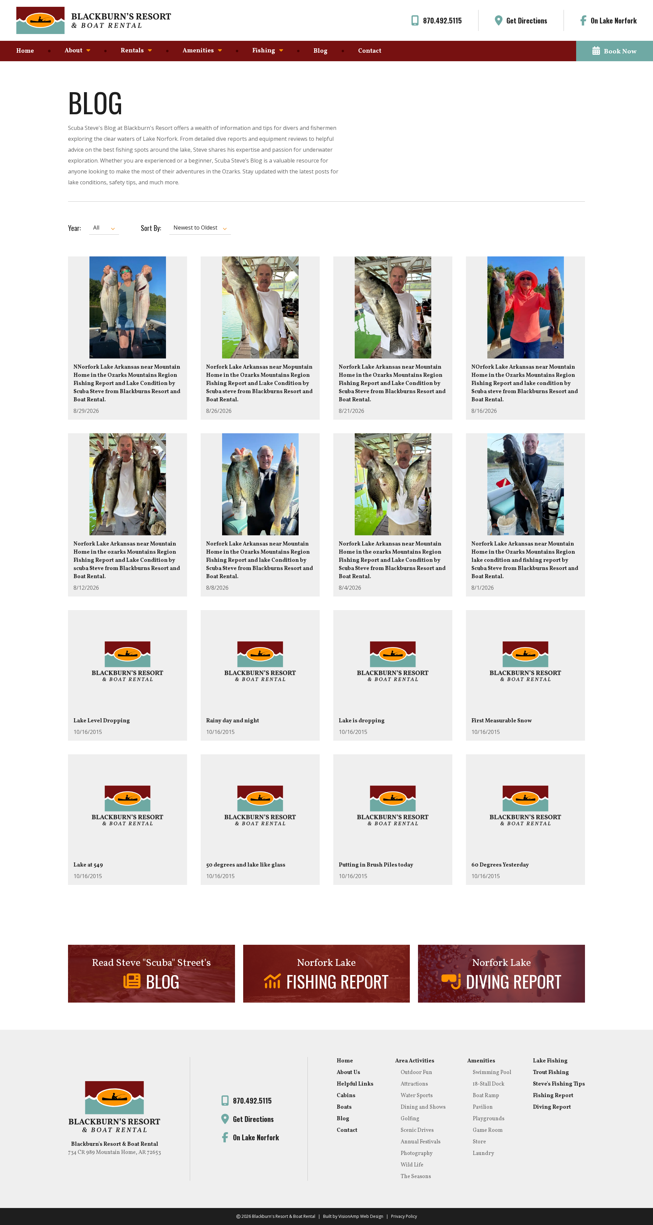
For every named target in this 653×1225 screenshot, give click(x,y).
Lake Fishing (550, 1061)
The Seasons (416, 1176)
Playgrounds (488, 1119)
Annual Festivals (420, 1142)
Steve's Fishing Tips (559, 1084)
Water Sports (417, 1096)
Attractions (414, 1084)
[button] (614, 51)
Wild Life (412, 1165)
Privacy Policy (404, 1216)
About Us (348, 1072)
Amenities (481, 1061)
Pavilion (483, 1107)
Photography (417, 1153)
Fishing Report (553, 1096)
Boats (344, 1107)
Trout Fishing (551, 1072)
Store (479, 1142)
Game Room (488, 1130)
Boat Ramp (486, 1096)
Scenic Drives (417, 1130)
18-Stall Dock (488, 1084)
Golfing (410, 1119)
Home (25, 51)
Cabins (346, 1096)
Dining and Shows (423, 1107)
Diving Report (552, 1107)
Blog (321, 51)
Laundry (483, 1153)
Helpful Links (355, 1084)
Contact (369, 51)
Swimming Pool (492, 1072)
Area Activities (414, 1061)
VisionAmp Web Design (360, 1216)
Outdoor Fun (416, 1072)
